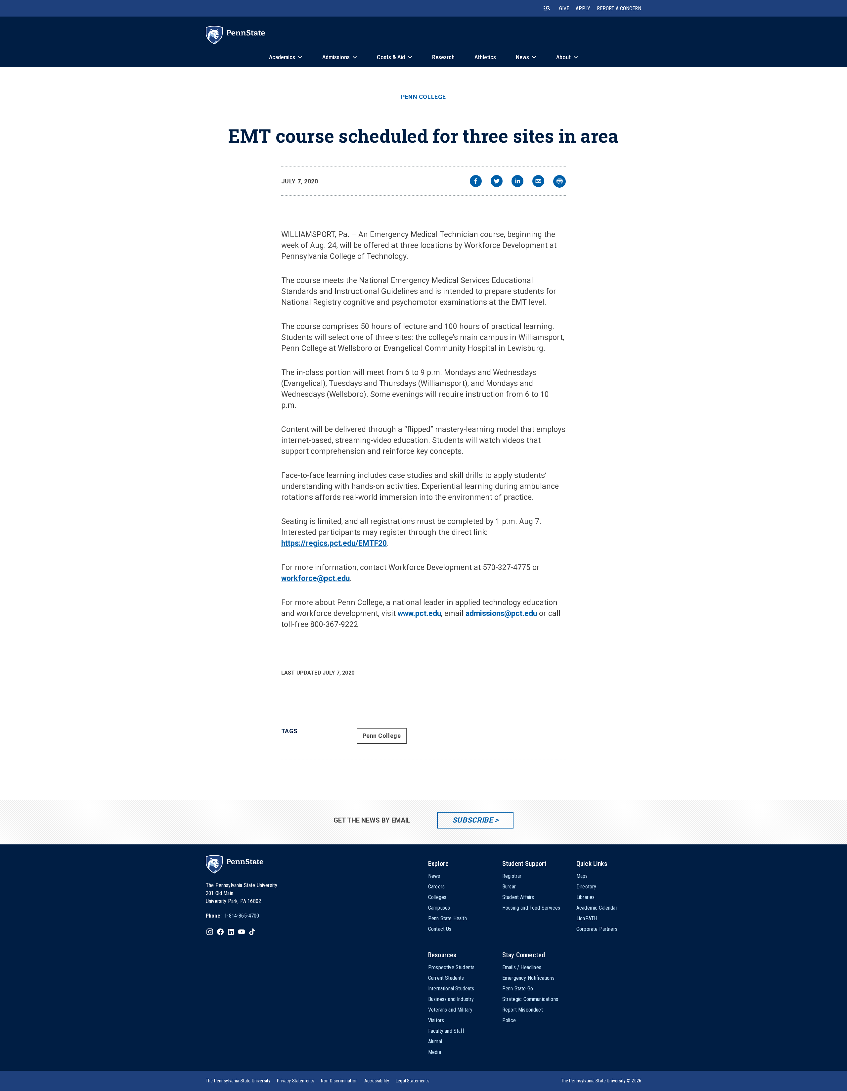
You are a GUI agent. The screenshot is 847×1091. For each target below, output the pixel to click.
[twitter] (497, 182)
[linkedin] (517, 182)
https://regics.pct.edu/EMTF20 (334, 543)
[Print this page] (559, 181)
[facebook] (476, 182)
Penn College (423, 97)
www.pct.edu (419, 613)
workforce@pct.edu (315, 578)
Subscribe (472, 820)
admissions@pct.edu (501, 613)
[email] (538, 182)
